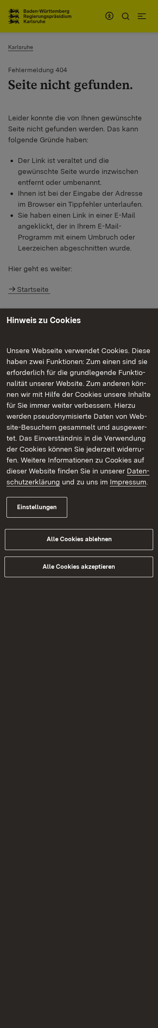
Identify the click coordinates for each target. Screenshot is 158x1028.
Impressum (128, 482)
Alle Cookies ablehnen (79, 539)
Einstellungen (37, 507)
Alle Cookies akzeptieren (79, 566)
